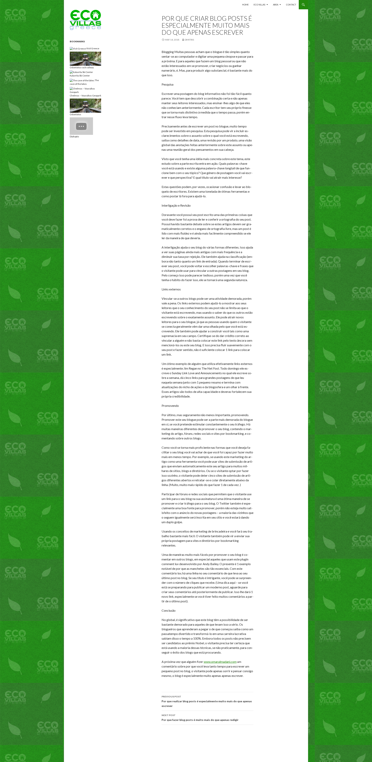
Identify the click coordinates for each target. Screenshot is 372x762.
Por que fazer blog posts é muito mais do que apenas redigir (200, 717)
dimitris (189, 39)
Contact (291, 4)
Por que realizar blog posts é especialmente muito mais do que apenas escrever (207, 701)
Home (245, 4)
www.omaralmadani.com (220, 661)
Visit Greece (92, 48)
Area (275, 4)
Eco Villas (259, 4)
